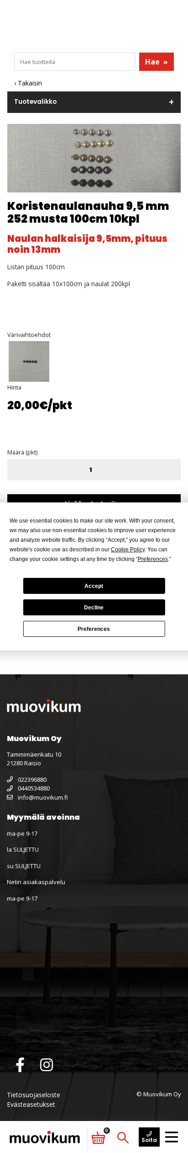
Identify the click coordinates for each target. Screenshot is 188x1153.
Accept (93, 586)
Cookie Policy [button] (128, 549)
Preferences (94, 629)
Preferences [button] (153, 559)
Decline (94, 607)
